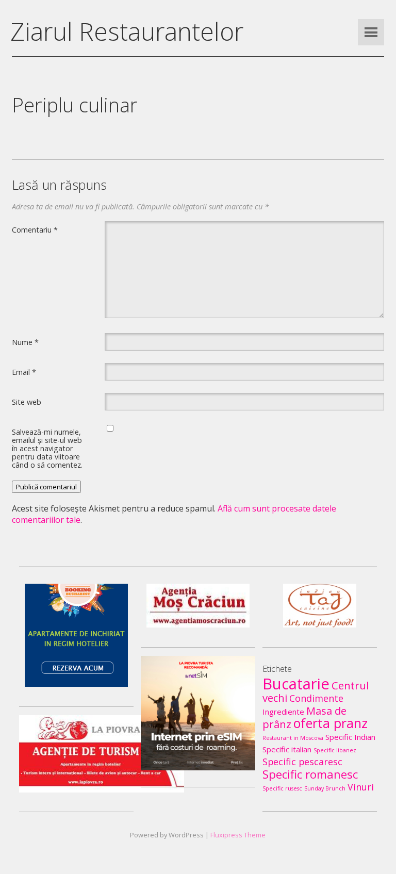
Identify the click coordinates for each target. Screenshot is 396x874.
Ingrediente (283, 711)
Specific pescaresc (302, 761)
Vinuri (361, 787)
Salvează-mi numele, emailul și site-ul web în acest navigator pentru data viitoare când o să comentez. (47, 448)
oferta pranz (330, 723)
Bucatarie (295, 683)
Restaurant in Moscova (292, 737)
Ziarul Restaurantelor (126, 31)
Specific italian (286, 749)
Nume (25, 342)
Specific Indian (350, 737)
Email (24, 371)
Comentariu (35, 229)
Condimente (316, 698)
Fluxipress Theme (238, 834)
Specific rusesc (282, 788)
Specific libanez (335, 750)
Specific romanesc (310, 774)
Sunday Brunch (324, 788)
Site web (26, 401)
